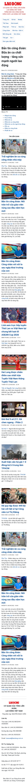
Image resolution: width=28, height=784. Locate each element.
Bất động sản (7, 34)
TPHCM (22, 474)
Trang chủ (6, 19)
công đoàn (5, 298)
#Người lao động (10, 115)
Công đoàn (6, 30)
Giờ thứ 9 (4, 429)
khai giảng (18, 290)
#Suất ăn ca (8, 130)
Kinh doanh (14, 23)
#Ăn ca (6, 126)
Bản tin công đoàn (7, 74)
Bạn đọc (21, 27)
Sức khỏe (17, 34)
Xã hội (13, 19)
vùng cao (10, 224)
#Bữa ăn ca (8, 120)
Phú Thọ (4, 166)
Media (20, 19)
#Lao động (8, 118)
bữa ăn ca (10, 78)
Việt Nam (4, 343)
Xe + (11, 38)
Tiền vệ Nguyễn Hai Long (9, 388)
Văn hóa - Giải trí (17, 30)
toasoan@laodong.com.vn (14, 738)
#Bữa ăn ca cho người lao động (14, 124)
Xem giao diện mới (9, 41)
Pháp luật (6, 27)
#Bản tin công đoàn (10, 128)
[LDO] (14, 147)
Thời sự (13, 27)
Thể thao (6, 23)
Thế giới (5, 38)
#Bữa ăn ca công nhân (11, 122)
